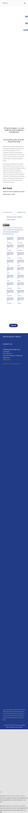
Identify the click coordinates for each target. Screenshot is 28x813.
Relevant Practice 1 (10, 262)
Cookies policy (17, 363)
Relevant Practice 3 (20, 254)
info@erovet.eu (7, 359)
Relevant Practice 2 (20, 246)
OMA (21, 727)
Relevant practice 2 (10, 246)
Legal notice (5, 363)
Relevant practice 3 (10, 277)
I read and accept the (12, 780)
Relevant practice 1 (10, 239)
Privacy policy (11, 363)
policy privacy (10, 781)
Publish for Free (21, 212)
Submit (18, 785)
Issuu (10, 212)
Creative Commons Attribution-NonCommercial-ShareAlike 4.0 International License (13, 231)
